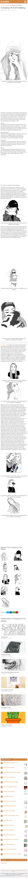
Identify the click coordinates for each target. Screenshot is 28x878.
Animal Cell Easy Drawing (9, 810)
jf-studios (5, 1)
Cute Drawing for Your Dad (7, 689)
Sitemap (3, 870)
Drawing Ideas (4, 10)
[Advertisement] (14, 26)
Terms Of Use (16, 870)
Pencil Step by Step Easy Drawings (10, 782)
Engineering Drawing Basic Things (11, 815)
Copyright (12, 870)
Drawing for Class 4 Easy (8, 825)
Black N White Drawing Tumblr (10, 762)
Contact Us (7, 870)
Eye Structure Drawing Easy (9, 777)
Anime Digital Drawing (8, 796)
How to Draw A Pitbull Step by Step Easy (10, 672)
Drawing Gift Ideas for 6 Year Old (10, 839)
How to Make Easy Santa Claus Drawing (12, 854)
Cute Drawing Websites (8, 830)
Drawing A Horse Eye (5, 654)
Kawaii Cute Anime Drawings (9, 849)
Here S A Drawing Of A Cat (9, 844)
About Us (21, 870)
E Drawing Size (4, 637)
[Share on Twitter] (7, 612)
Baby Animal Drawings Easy (9, 834)
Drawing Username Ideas (9, 791)
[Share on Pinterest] (16, 612)
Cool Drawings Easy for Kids (9, 806)
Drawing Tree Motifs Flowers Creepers (11, 772)
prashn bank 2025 (24, 875)
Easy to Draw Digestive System (10, 786)
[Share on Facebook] (10, 612)
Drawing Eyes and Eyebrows (9, 801)
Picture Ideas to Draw (5, 707)
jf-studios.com (4, 345)
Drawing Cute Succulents (6, 725)
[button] (25, 1)
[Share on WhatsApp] (13, 612)
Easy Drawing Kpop (7, 820)
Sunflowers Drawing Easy (9, 767)
